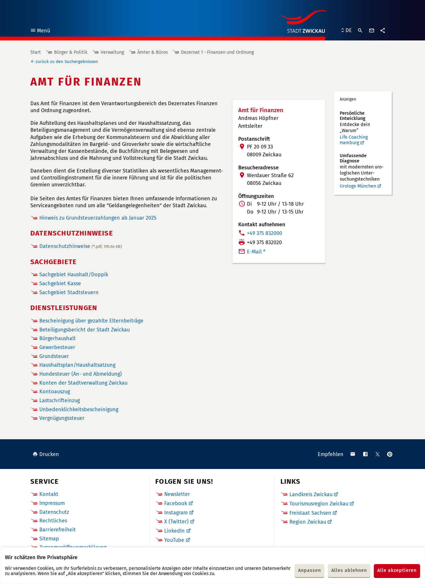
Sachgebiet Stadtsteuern (69, 293)
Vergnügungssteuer (61, 418)
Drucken (49, 454)
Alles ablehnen (349, 570)
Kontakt (48, 494)
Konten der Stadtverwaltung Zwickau (83, 383)
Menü (40, 31)
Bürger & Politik (70, 52)
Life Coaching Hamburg (354, 140)
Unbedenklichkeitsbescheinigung (78, 410)
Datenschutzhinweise (80, 246)
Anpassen (309, 570)
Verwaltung (112, 52)
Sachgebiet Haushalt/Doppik (73, 275)
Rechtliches (53, 521)
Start (35, 52)
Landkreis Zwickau (310, 494)
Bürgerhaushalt (57, 338)
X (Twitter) (176, 521)
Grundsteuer (54, 356)
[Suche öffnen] (360, 31)
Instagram (176, 512)
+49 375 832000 (264, 233)
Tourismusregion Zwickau (318, 503)
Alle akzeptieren (397, 570)
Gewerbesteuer (57, 347)
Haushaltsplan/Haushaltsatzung (77, 365)
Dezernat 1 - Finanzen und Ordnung (217, 52)
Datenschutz (54, 512)
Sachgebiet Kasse (60, 284)
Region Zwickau (307, 522)
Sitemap (49, 538)
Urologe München (358, 186)
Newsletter (177, 494)
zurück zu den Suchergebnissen (67, 61)
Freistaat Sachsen (310, 513)
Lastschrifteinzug (59, 401)
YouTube (174, 540)
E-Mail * (256, 252)
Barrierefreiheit (57, 529)
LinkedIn (174, 531)
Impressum (52, 503)
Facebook (175, 503)
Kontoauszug (54, 392)
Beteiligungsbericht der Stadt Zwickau (84, 330)
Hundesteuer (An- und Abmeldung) (80, 374)
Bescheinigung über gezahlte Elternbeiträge (91, 321)
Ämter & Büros (152, 52)
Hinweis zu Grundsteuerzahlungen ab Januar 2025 (97, 218)
